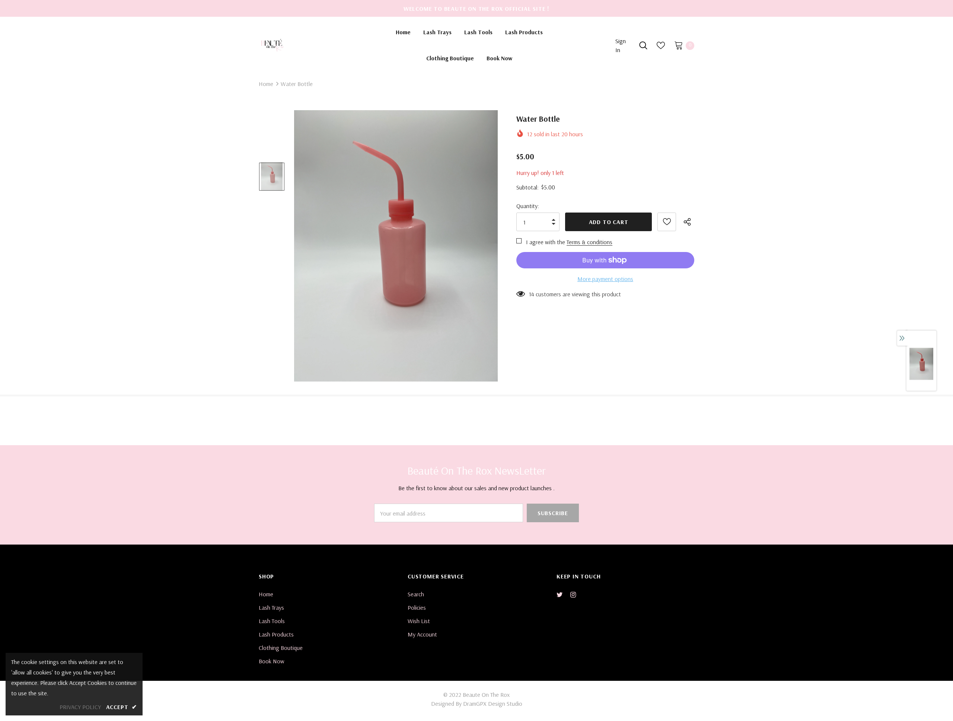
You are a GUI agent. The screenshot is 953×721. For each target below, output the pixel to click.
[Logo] (309, 45)
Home (266, 83)
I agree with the (545, 242)
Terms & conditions (589, 242)
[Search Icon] (643, 45)
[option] (396, 246)
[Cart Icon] (678, 45)
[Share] (688, 222)
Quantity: (527, 206)
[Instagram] (577, 594)
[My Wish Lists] (661, 45)
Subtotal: (527, 187)
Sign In (620, 45)
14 (531, 294)
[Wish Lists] (666, 222)
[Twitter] (563, 594)
